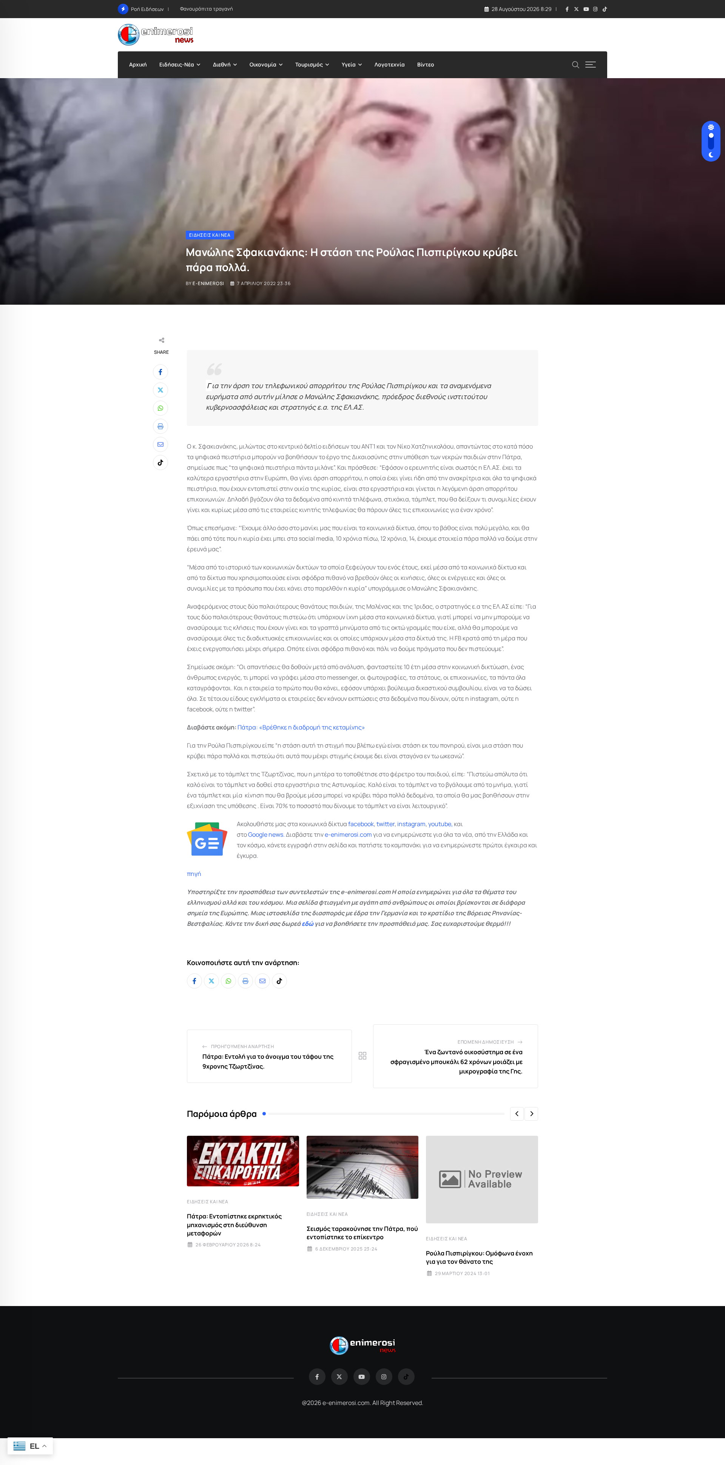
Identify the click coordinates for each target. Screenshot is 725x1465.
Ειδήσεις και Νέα (207, 1201)
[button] (517, 1114)
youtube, (440, 824)
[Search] (576, 64)
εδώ (307, 923)
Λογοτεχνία (390, 64)
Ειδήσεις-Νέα (176, 64)
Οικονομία (263, 64)
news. (276, 834)
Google (257, 834)
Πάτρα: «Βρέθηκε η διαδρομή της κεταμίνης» (301, 727)
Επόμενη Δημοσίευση (486, 1042)
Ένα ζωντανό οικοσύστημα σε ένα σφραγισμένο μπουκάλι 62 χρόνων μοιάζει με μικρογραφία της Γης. (456, 1061)
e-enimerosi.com (348, 834)
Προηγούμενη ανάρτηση (242, 1046)
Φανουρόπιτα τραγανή (206, 8)
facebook (361, 824)
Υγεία (349, 64)
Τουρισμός (309, 64)
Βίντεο (425, 64)
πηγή (194, 874)
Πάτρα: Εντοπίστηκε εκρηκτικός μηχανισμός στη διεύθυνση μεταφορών (234, 1224)
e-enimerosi (208, 283)
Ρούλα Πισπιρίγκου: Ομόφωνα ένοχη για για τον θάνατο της (479, 1257)
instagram (411, 824)
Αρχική (138, 64)
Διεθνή (222, 64)
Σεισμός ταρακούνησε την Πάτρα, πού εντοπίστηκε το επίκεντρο (362, 1232)
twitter (385, 824)
